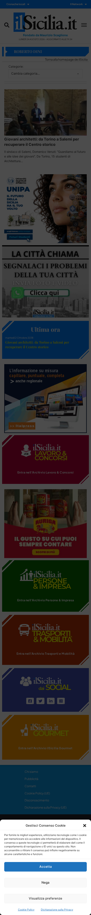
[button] (85, 825)
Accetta (45, 867)
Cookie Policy (26, 909)
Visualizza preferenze (45, 898)
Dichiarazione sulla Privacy (57, 909)
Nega (45, 882)
